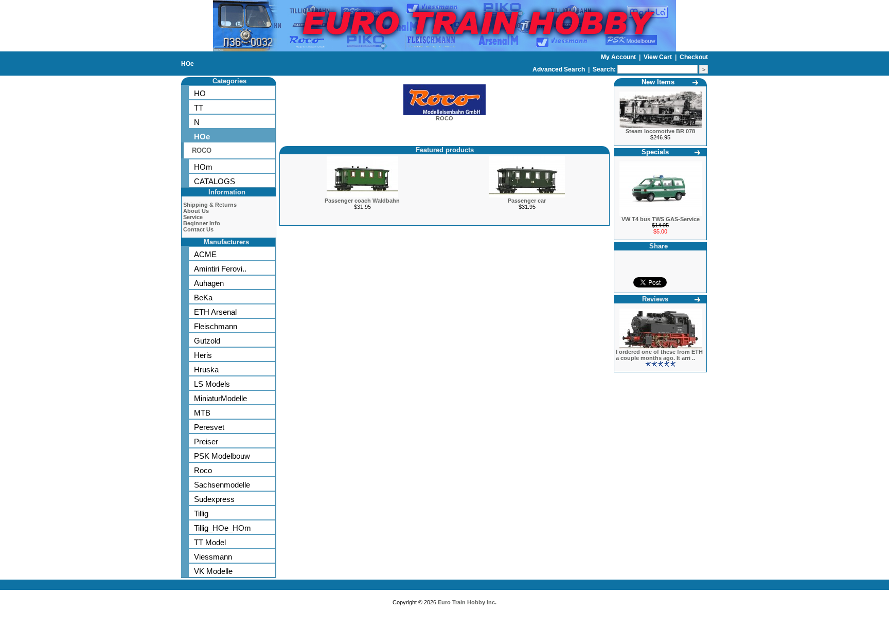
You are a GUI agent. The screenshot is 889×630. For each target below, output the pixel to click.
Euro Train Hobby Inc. (467, 602)
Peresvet (209, 427)
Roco (203, 470)
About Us (196, 211)
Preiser (206, 441)
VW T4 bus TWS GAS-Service (660, 219)
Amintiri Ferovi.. (220, 268)
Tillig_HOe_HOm (222, 528)
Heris (203, 355)
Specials (655, 152)
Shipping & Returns (210, 205)
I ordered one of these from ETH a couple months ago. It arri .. (659, 355)
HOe (187, 63)
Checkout (694, 57)
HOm (203, 167)
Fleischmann (215, 326)
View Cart (658, 57)
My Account (619, 57)
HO (200, 93)
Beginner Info (201, 223)
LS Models (212, 384)
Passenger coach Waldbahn (362, 200)
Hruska (206, 369)
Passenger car (527, 200)
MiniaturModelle (220, 398)
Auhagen (209, 283)
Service (193, 217)
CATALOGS (214, 181)
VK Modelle (213, 571)
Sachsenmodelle (222, 484)
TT (198, 107)
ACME (205, 254)
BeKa (203, 297)
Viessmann (213, 556)
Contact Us (198, 229)
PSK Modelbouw (222, 456)
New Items (658, 82)
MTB (202, 412)
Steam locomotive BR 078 (660, 131)
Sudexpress (214, 499)
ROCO (201, 150)
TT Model (210, 542)
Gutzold (207, 340)
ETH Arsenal (215, 312)
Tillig (201, 513)
